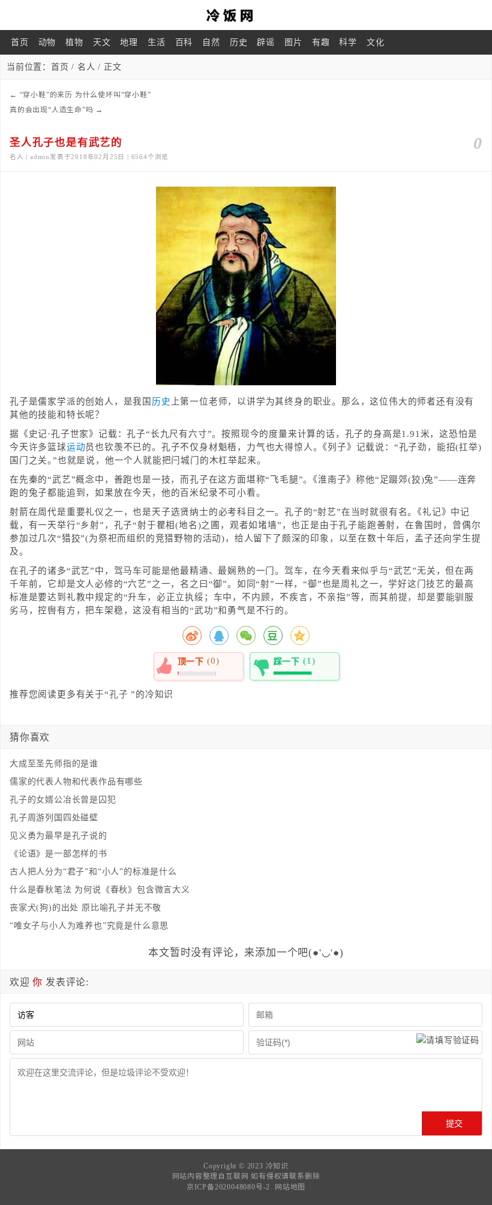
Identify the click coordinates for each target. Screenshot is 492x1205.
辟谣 (266, 42)
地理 (129, 42)
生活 (157, 42)
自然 (211, 42)
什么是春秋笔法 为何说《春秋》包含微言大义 (100, 889)
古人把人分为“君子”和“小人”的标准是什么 (93, 871)
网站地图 (290, 1187)
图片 (293, 42)
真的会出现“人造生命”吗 (52, 110)
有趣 (321, 42)
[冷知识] (246, 15)
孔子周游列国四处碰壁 (54, 817)
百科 (184, 42)
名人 (86, 66)
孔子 (118, 694)
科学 (348, 42)
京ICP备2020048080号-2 (228, 1187)
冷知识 (277, 1166)
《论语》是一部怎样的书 (58, 853)
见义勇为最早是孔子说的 (58, 835)
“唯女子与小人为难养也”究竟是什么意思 (89, 925)
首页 (20, 42)
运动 (76, 447)
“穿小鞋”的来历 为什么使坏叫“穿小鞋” (85, 95)
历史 (239, 42)
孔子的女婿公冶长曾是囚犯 (63, 799)
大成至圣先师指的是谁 (54, 763)
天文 (102, 42)
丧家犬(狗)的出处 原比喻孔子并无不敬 (85, 907)
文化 (376, 42)
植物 (74, 42)
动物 (47, 42)
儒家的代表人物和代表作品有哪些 (76, 781)
